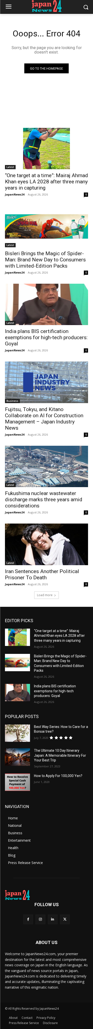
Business (12, 401)
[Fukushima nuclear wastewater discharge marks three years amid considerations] (46, 466)
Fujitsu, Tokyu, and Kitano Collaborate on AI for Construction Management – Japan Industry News (44, 418)
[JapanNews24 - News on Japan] (46, 895)
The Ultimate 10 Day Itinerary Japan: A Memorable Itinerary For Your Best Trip (60, 755)
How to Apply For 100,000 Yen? (58, 776)
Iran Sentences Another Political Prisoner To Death (42, 574)
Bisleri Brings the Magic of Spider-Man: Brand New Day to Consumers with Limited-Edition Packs (45, 259)
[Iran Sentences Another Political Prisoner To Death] (46, 544)
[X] (65, 919)
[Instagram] (40, 919)
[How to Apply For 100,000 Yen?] (17, 782)
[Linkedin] (53, 919)
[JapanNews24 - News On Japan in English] (46, 6)
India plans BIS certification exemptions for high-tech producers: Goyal (46, 337)
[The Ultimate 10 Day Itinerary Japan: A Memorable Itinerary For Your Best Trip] (17, 757)
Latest (10, 167)
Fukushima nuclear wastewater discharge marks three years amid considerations (43, 499)
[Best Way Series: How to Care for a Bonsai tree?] (17, 733)
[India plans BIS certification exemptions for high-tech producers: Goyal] (46, 304)
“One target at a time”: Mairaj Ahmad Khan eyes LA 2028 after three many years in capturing (46, 181)
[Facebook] (28, 919)
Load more (45, 595)
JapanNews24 (14, 194)
